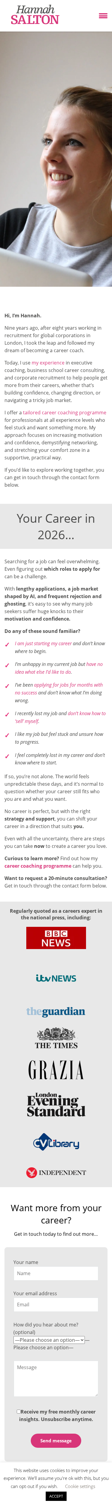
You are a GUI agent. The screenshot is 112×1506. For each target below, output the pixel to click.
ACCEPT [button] (56, 1496)
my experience (48, 362)
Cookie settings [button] (80, 1486)
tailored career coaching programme (64, 412)
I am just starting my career (43, 643)
